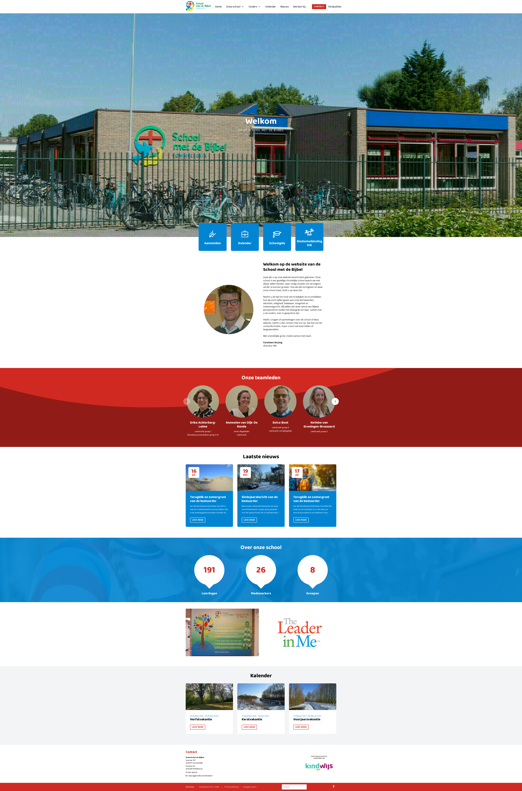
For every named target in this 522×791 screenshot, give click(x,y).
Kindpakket (334, 6)
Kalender (270, 6)
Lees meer (197, 520)
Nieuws (284, 6)
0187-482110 (192, 772)
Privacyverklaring (231, 786)
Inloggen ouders (250, 786)
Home (218, 6)
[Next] (335, 401)
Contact (319, 6)
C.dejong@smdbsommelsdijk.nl (199, 775)
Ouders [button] (253, 6)
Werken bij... (300, 6)
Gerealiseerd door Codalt (209, 786)
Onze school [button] (233, 6)
